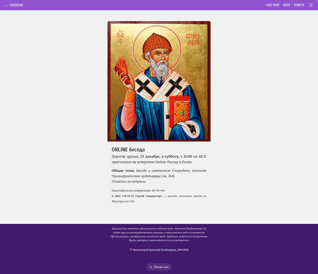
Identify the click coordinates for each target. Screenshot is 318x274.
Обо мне (273, 5)
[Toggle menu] (311, 5)
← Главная (14, 5)
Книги (299, 5)
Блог (287, 5)
